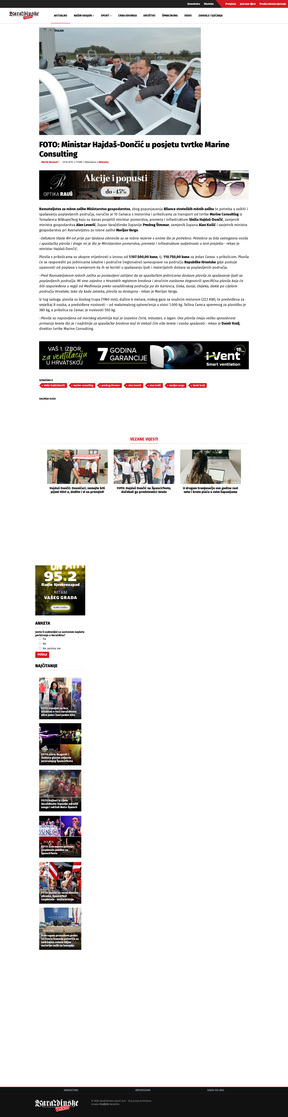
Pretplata (231, 4)
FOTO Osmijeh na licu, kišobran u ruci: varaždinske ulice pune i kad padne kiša (59, 712)
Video (188, 15)
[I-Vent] (144, 355)
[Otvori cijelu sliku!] (120, 81)
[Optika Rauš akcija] (144, 185)
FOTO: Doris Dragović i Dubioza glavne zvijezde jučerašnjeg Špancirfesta (57, 758)
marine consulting (83, 385)
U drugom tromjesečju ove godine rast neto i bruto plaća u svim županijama (210, 490)
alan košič (155, 385)
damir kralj (199, 385)
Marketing (71, 1090)
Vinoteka (209, 4)
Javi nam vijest (248, 4)
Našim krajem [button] (83, 15)
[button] (42, 472)
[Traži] (239, 15)
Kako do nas (215, 1090)
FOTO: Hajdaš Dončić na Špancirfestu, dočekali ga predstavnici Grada (144, 490)
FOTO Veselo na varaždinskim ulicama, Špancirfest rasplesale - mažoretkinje (59, 896)
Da (44, 639)
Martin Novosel (50, 162)
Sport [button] (105, 15)
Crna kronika (127, 15)
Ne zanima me (51, 648)
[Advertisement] (144, 533)
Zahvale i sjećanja (210, 15)
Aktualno (60, 15)
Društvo (149, 15)
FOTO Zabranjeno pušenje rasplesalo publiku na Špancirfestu (57, 850)
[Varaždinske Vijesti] (24, 15)
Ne (44, 643)
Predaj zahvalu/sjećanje (273, 4)
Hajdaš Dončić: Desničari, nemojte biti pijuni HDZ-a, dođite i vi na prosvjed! (77, 490)
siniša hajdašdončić (54, 385)
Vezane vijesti (144, 439)
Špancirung (170, 15)
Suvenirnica (193, 4)
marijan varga (176, 385)
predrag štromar (111, 385)
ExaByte (104, 1104)
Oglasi (59, 30)
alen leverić (134, 385)
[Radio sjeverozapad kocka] (60, 590)
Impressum (142, 1090)
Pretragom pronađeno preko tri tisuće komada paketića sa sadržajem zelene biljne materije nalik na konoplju (60, 940)
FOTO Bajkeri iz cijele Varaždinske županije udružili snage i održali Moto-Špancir (59, 804)
